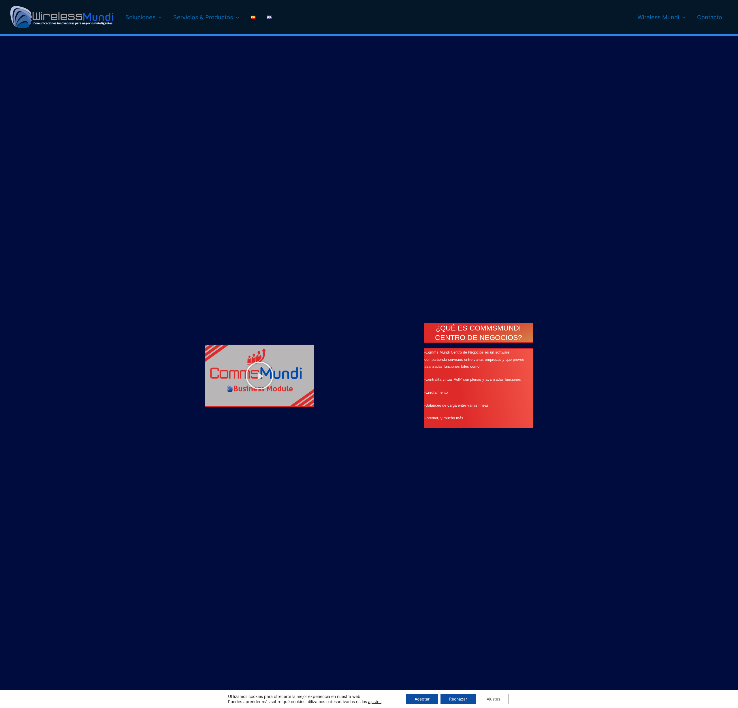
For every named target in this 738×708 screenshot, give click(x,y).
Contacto (709, 17)
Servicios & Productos (203, 17)
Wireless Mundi (658, 17)
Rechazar (458, 698)
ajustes (374, 701)
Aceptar (422, 698)
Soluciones (140, 17)
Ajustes (493, 698)
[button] (259, 375)
